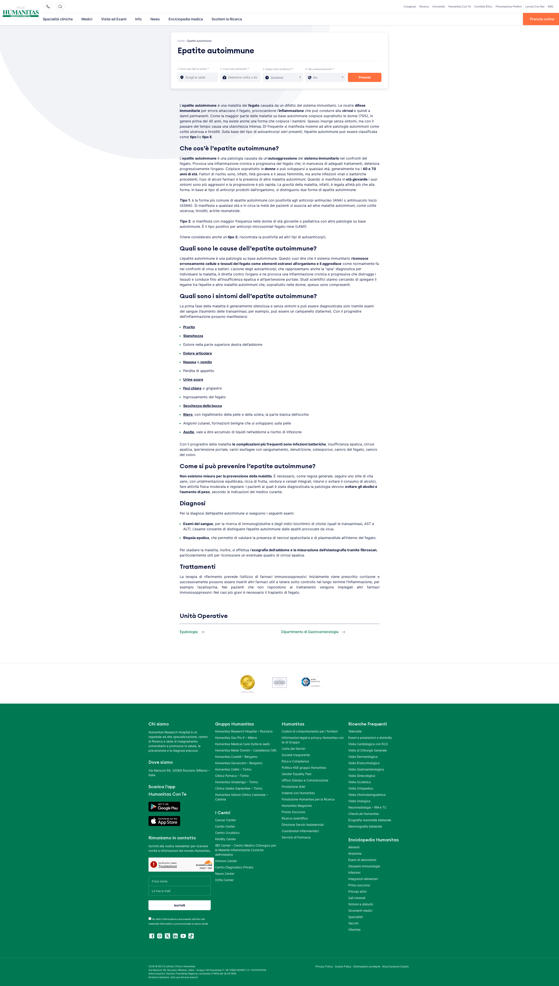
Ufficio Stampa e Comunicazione (305, 780)
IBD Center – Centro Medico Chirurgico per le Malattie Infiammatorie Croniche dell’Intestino (245, 849)
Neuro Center (224, 873)
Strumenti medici (360, 910)
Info (138, 19)
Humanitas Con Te (459, 6)
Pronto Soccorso (293, 812)
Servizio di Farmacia (296, 837)
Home (181, 40)
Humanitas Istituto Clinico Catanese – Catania (241, 797)
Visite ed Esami (113, 19)
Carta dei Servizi (293, 748)
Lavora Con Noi (534, 6)
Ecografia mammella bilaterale (369, 820)
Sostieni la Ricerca (227, 19)
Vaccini (353, 923)
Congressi (410, 6)
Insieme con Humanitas (298, 793)
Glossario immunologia (364, 866)
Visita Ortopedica (360, 788)
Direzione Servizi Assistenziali (303, 824)
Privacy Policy (324, 966)
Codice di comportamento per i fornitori (310, 731)
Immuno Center (226, 861)
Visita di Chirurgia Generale (367, 750)
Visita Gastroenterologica (366, 769)
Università (438, 6)
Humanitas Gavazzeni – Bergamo (238, 763)
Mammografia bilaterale (365, 826)
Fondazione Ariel (293, 786)
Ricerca (424, 6)
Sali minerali (356, 898)
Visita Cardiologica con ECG (368, 744)
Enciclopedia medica (186, 19)
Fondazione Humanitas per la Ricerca (308, 799)
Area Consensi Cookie (395, 966)
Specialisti (355, 917)
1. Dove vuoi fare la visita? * (193, 68)
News (155, 19)
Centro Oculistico (227, 833)
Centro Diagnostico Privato (234, 867)
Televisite (355, 731)
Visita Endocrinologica (364, 763)
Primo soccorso (359, 885)
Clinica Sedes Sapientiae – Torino (238, 788)
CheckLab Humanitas (363, 814)
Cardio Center (225, 826)
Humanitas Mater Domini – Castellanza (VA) (245, 750)
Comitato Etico (483, 6)
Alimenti (353, 847)
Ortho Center (224, 880)
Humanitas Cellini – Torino (233, 769)
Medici (86, 19)
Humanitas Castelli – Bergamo (236, 756)
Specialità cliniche (58, 19)
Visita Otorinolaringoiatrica (367, 794)
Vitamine (354, 929)
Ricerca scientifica (295, 818)
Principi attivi (357, 891)
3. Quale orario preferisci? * (278, 69)
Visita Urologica (359, 801)
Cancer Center (225, 820)
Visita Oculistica (359, 782)
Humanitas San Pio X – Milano (236, 737)
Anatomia (355, 853)
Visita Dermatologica (363, 756)
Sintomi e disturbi (360, 904)
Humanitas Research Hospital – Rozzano (244, 731)
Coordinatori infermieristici (300, 831)
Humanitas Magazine (297, 805)
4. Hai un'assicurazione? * (319, 69)
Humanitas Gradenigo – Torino (236, 782)
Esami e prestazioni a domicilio (370, 737)
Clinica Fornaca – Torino (232, 775)
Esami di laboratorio (362, 860)
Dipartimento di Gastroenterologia (309, 632)
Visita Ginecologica (361, 775)
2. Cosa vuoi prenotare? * (234, 68)
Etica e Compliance (295, 761)
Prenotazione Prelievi (509, 6)
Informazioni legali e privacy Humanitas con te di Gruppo (313, 740)
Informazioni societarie (366, 966)
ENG (550, 6)
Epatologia (189, 632)
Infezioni (354, 872)
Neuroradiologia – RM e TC (367, 807)
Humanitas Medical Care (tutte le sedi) (242, 744)
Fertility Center (225, 839)
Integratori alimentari (363, 879)
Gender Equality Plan (296, 774)
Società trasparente (296, 755)
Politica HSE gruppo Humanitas (304, 767)
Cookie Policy (343, 966)
